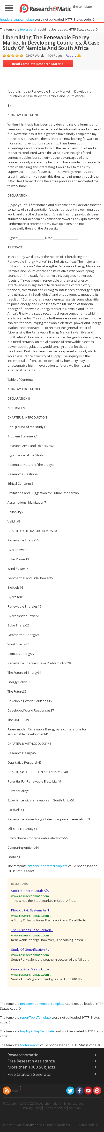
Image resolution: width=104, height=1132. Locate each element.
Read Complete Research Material (38, 64)
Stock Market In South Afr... (30, 890)
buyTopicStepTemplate (37, 1031)
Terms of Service (55, 1108)
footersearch (29, 1045)
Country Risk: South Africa (30, 969)
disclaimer (30, 1125)
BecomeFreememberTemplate (42, 1003)
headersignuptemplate (17, 19)
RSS (15, 1090)
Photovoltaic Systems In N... (31, 910)
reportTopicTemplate (35, 1017)
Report (71, 55)
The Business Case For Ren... (32, 930)
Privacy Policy (32, 1108)
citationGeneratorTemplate (47, 866)
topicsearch (28, 29)
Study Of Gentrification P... (30, 949)
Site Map (75, 1108)
